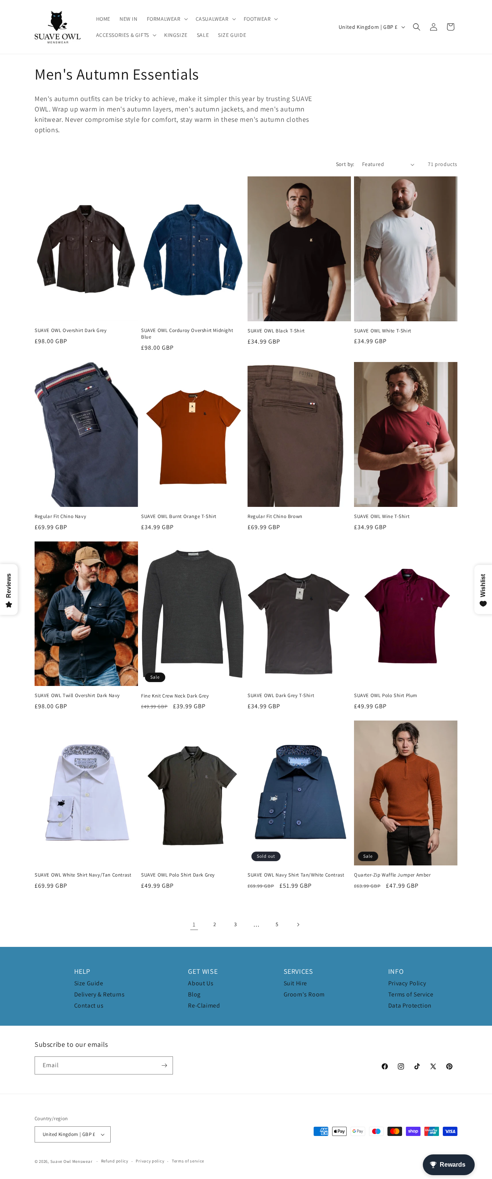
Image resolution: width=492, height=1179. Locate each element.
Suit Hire (295, 983)
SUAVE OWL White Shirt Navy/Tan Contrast (83, 875)
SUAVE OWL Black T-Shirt (276, 331)
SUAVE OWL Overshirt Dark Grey (70, 330)
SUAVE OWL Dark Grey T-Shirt (281, 695)
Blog (194, 994)
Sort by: (345, 164)
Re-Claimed (204, 1005)
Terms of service (188, 1161)
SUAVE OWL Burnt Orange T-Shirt (178, 516)
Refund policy (114, 1161)
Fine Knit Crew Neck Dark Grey (175, 696)
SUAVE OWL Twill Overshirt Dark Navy (77, 695)
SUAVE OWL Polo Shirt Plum (385, 695)
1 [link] (194, 924)
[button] (166, 19)
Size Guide (88, 983)
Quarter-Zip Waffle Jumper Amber (392, 875)
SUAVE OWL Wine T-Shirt (381, 516)
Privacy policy (150, 1161)
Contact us (89, 1005)
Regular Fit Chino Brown (275, 516)
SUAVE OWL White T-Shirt (382, 331)
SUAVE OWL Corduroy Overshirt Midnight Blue (187, 333)
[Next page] (297, 924)
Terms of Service (411, 994)
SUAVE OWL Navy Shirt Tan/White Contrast (296, 875)
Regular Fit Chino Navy (60, 516)
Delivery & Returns (99, 994)
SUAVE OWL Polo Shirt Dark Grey (178, 875)
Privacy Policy (407, 983)
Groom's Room (304, 994)
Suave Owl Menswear (71, 1161)
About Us (200, 983)
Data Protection (410, 1005)
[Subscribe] (164, 1065)
